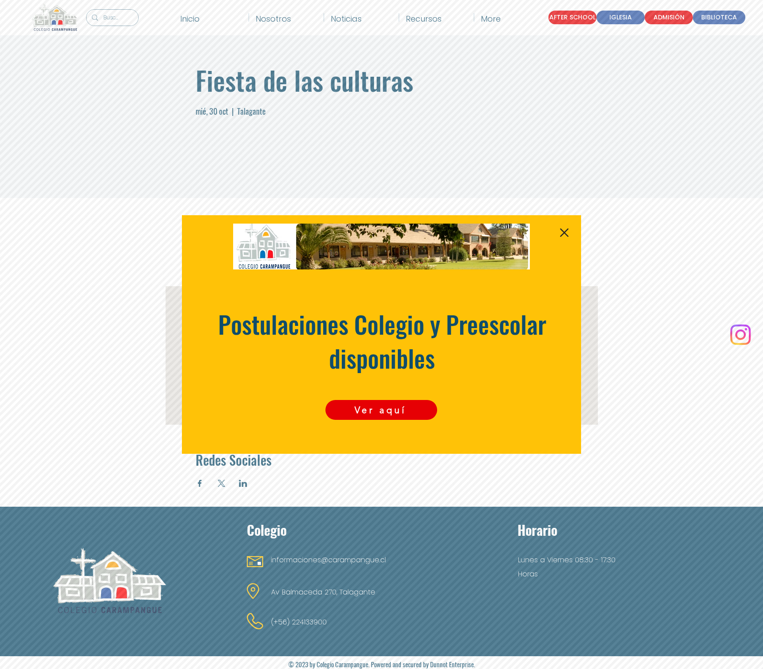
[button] (564, 232)
